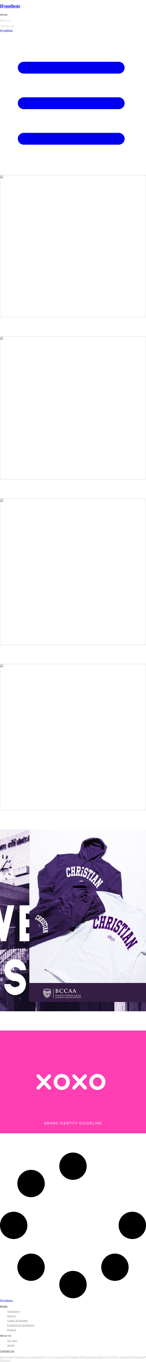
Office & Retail (120, 1357)
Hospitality (73, 1357)
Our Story (12, 1340)
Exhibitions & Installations (29, 1357)
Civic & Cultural (55, 1357)
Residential (6, 1357)
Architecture (13, 1311)
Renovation (137, 1357)
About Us (5, 20)
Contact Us (7, 26)
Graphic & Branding (17, 1320)
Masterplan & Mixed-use (96, 1357)
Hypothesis (10, 6)
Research (5, 1360)
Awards (11, 1345)
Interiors (11, 1316)
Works (3, 15)
